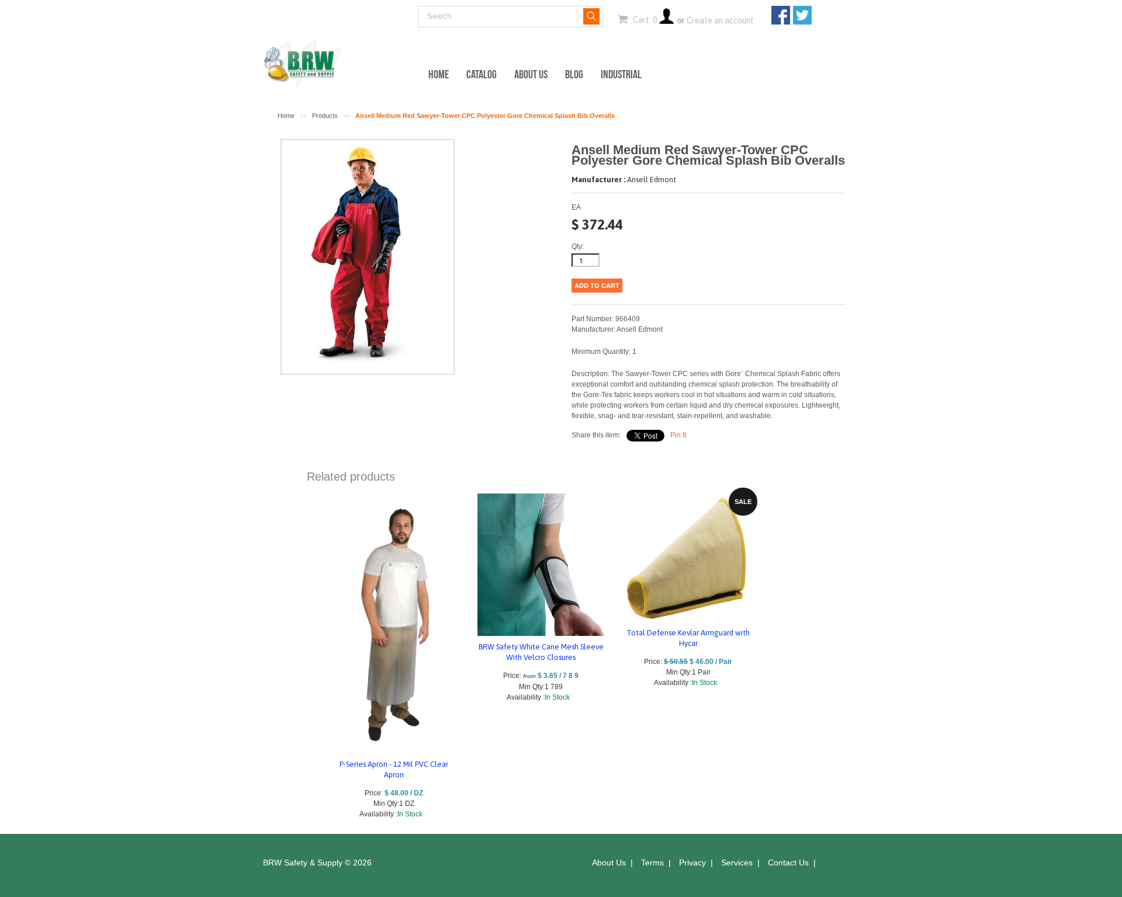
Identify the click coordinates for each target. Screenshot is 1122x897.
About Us (531, 74)
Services (737, 862)
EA (576, 207)
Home (438, 74)
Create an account (720, 20)
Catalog (481, 74)
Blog (574, 74)
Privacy (692, 862)
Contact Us (788, 862)
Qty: (578, 246)
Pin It (678, 435)
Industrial (621, 74)
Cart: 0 (644, 20)
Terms (652, 862)
